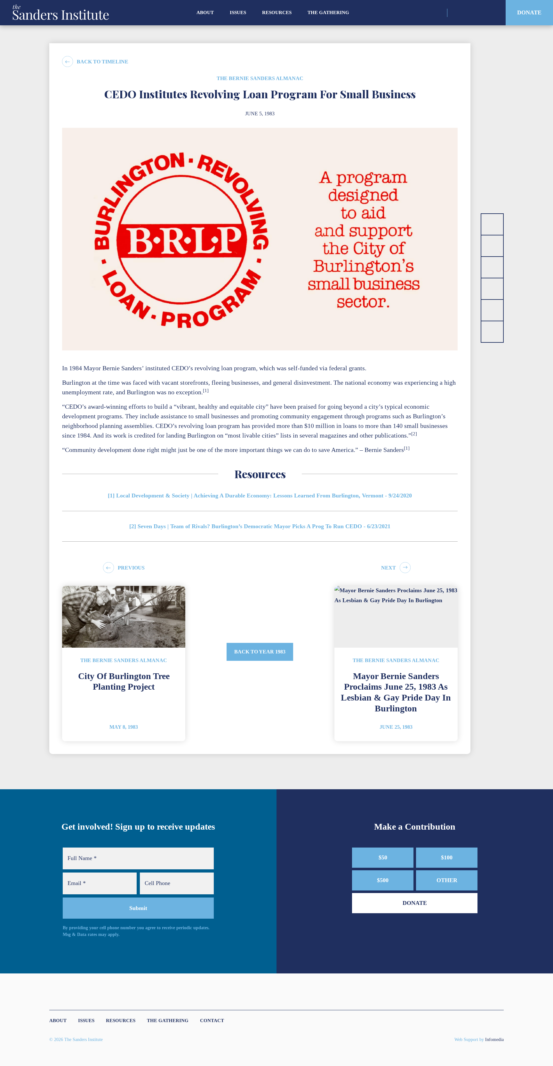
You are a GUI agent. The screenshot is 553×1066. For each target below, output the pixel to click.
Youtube (490, 12)
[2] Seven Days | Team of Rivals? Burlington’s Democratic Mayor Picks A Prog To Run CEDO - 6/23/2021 (259, 526)
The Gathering (328, 12)
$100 (447, 857)
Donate (529, 12)
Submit (138, 908)
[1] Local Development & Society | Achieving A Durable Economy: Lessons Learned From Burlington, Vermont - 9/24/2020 (260, 495)
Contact (212, 1020)
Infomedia (494, 1039)
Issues (238, 12)
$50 (383, 857)
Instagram (456, 12)
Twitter (467, 12)
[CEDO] (492, 289)
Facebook (479, 12)
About (205, 12)
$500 (383, 880)
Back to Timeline (102, 61)
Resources (277, 12)
